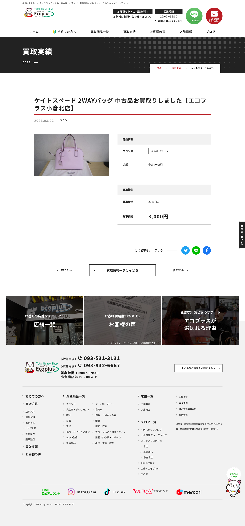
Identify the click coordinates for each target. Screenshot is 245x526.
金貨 (97, 420)
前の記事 (66, 270)
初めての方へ (35, 396)
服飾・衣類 (101, 426)
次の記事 (178, 270)
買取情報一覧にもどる (122, 270)
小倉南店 (145, 409)
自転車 (98, 409)
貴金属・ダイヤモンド (78, 409)
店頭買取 (30, 411)
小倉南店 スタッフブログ (154, 435)
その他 (144, 474)
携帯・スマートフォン (78, 431)
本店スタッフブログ (151, 429)
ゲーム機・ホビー (104, 404)
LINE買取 (31, 428)
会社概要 (183, 402)
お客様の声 (33, 454)
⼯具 (68, 426)
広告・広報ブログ (150, 468)
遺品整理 (30, 439)
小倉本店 (145, 404)
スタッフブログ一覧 (151, 440)
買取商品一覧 (75, 396)
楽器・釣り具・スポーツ (108, 437)
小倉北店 (148, 457)
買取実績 (32, 446)
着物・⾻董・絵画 (104, 442)
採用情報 (183, 414)
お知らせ (183, 396)
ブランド (65, 120)
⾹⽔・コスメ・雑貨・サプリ (110, 431)
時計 (68, 415)
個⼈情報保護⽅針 (187, 408)
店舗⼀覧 (147, 396)
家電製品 (71, 442)
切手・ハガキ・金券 (105, 415)
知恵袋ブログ (148, 462)
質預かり (30, 433)
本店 (146, 446)
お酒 (68, 420)
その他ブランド (159, 151)
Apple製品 (72, 437)
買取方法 (32, 403)
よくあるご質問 (198, 368)
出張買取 (30, 417)
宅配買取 (30, 422)
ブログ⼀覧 (148, 422)
